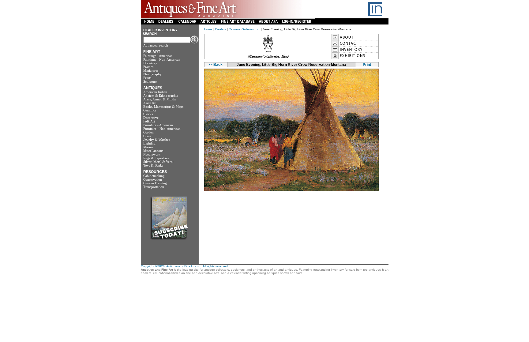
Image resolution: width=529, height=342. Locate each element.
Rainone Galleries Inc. (244, 29)
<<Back (216, 64)
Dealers (220, 29)
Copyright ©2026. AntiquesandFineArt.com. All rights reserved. (185, 266)
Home (208, 29)
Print (367, 64)
